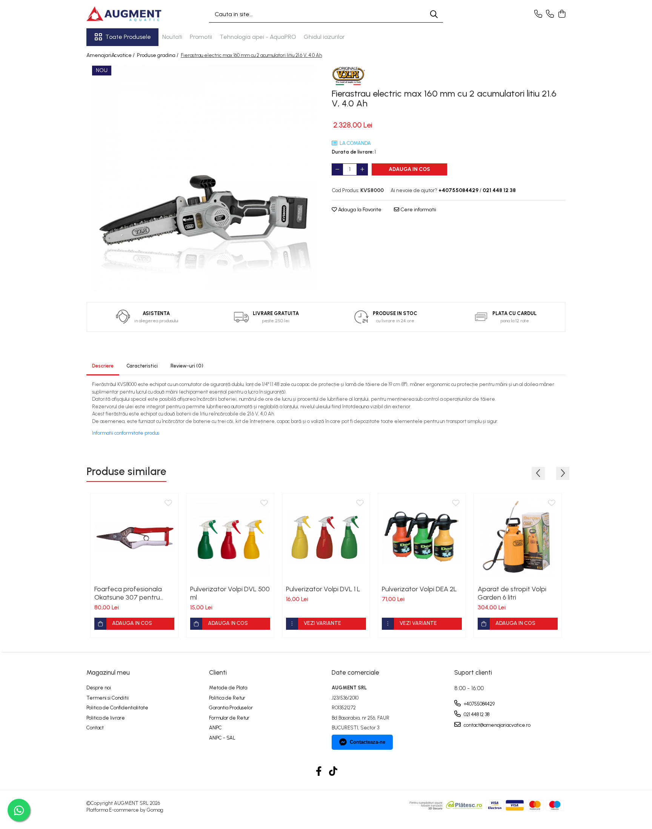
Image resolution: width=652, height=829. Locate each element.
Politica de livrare (105, 718)
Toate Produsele (128, 36)
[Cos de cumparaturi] (562, 14)
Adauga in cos (409, 169)
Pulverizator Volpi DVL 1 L (323, 589)
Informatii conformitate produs (125, 433)
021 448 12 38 (476, 714)
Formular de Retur (229, 718)
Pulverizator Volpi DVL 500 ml (230, 593)
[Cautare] (434, 14)
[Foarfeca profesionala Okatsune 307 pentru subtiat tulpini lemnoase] (134, 537)
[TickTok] (333, 771)
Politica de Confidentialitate (117, 708)
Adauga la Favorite (359, 209)
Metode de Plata (228, 688)
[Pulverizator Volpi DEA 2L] (422, 537)
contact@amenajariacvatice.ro (497, 725)
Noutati (172, 36)
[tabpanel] (203, 178)
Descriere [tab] (103, 366)
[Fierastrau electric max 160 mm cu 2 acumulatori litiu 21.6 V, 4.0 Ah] (203, 178)
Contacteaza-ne (367, 742)
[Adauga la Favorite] (168, 503)
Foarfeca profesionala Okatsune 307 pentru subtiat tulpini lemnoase (130, 593)
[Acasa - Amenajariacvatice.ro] (124, 14)
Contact (95, 728)
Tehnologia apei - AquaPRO (258, 36)
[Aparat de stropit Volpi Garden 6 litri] (518, 537)
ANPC (215, 728)
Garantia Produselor (231, 708)
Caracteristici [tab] (142, 366)
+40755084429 (479, 704)
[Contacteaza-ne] (538, 14)
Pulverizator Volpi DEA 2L (419, 589)
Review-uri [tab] (187, 366)
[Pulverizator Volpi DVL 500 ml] (230, 537)
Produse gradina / (158, 55)
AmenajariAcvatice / (111, 55)
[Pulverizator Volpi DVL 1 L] (326, 537)
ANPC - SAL (222, 738)
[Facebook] (319, 771)
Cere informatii (417, 209)
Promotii (201, 36)
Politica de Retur (227, 698)
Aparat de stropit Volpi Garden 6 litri (512, 593)
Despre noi (98, 688)
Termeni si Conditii (107, 698)
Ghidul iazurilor (324, 36)
